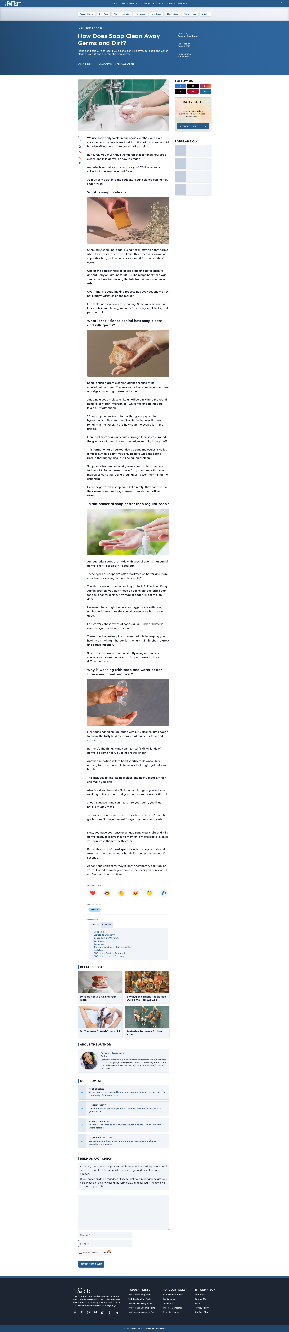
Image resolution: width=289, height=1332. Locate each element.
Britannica (99, 944)
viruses (92, 740)
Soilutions (99, 941)
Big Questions (172, 14)
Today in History (86, 14)
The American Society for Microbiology (113, 947)
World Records (190, 14)
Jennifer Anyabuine (113, 1053)
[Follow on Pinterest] (193, 91)
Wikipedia (99, 931)
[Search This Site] (281, 3)
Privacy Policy (202, 1307)
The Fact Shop (202, 1312)
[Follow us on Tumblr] (109, 1313)
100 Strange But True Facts (141, 1307)
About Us (199, 1294)
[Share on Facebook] (80, 141)
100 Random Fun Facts (139, 1299)
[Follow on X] (193, 86)
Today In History (171, 1312)
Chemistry (94, 910)
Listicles (205, 14)
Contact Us (200, 1299)
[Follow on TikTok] (180, 91)
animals (147, 279)
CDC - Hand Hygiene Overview (109, 956)
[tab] (95, 925)
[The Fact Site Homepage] (13, 3)
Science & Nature (176, 3)
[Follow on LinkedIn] (205, 91)
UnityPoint (99, 950)
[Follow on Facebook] (180, 86)
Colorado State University (106, 938)
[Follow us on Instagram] (88, 1313)
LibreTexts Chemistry (104, 935)
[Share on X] (80, 147)
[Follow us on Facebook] (75, 1313)
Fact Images (141, 14)
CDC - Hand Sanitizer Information (110, 953)
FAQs (197, 1303)
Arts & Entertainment (123, 3)
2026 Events (156, 14)
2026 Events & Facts (173, 1294)
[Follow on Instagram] (205, 86)
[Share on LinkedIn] (80, 163)
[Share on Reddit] (80, 157)
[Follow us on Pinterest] (95, 1313)
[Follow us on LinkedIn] (116, 1313)
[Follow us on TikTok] (102, 1313)
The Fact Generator (121, 14)
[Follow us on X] (81, 1313)
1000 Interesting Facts (139, 1294)
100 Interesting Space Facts (142, 1312)
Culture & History (151, 3)
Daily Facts (103, 14)
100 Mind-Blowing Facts (140, 1303)
